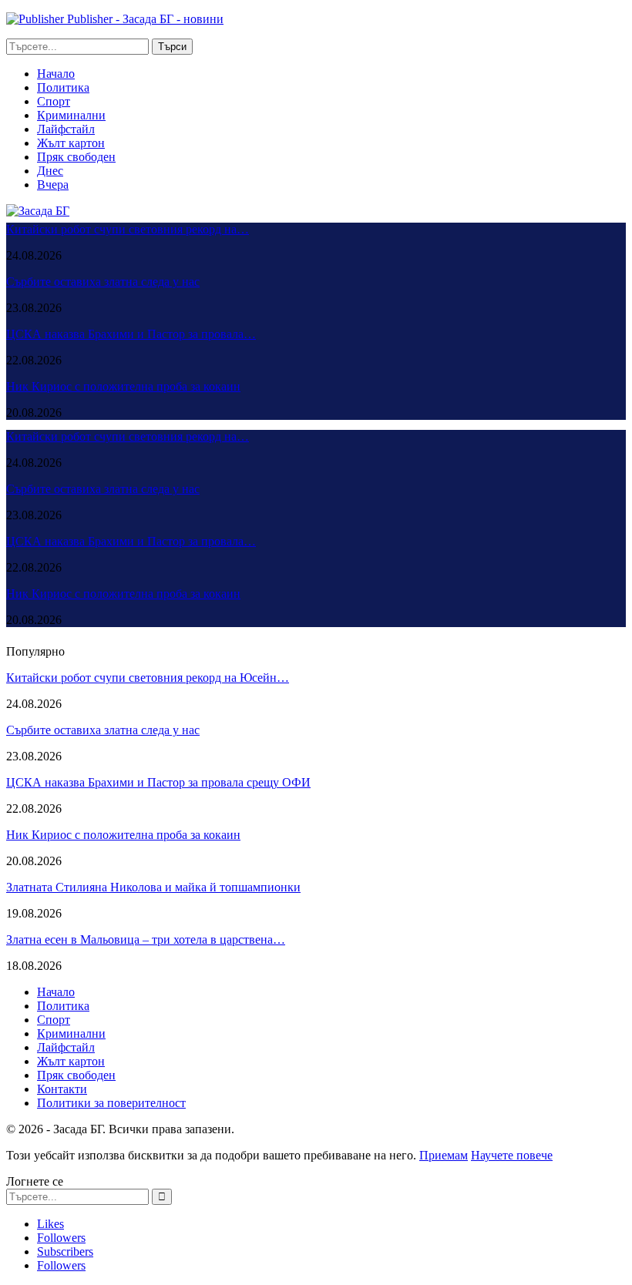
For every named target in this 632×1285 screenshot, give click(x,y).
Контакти (62, 1088)
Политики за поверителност (111, 1102)
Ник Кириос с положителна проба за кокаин (123, 386)
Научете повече (512, 1155)
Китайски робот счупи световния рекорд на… (127, 229)
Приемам (443, 1155)
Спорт (53, 101)
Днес (50, 170)
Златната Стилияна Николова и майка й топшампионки (153, 887)
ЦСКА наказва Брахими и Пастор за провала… (131, 334)
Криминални (71, 115)
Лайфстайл (66, 129)
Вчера (53, 184)
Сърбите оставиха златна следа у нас (103, 281)
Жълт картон (71, 142)
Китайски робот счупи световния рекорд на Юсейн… (147, 677)
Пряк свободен (76, 156)
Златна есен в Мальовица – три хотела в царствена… (145, 939)
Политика (63, 87)
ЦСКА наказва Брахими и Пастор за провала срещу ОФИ (158, 782)
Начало (56, 73)
